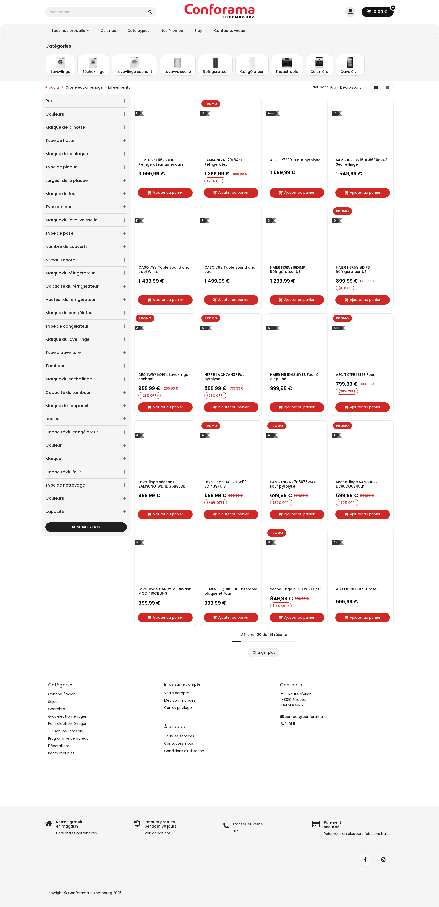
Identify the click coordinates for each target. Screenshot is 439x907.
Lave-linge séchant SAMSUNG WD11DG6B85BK (161, 484)
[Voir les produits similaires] (191, 141)
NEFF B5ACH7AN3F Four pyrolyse (225, 376)
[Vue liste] (388, 87)
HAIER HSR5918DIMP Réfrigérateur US (287, 269)
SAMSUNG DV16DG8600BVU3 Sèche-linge (362, 162)
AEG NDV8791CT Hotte (356, 589)
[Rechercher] (150, 12)
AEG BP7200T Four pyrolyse (295, 160)
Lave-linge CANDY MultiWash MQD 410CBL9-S (164, 591)
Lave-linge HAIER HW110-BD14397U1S (226, 484)
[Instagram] (385, 860)
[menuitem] (70, 31)
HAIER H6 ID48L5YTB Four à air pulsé (294, 376)
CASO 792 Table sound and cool (229, 269)
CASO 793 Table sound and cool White (164, 269)
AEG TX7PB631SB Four (355, 374)
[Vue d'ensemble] (191, 106)
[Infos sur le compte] (350, 12)
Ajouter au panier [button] (168, 192)
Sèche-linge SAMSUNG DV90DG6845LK (356, 484)
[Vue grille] (376, 87)
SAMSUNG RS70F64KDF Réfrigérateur (224, 162)
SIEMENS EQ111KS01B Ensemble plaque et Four (230, 591)
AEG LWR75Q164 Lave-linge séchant (163, 376)
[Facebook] (367, 860)
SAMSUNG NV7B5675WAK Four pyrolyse (293, 484)
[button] (348, 87)
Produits (52, 87)
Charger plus (264, 652)
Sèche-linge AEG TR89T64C (295, 589)
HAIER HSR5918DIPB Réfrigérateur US (353, 269)
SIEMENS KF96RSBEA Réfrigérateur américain (160, 162)
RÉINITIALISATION (86, 526)
